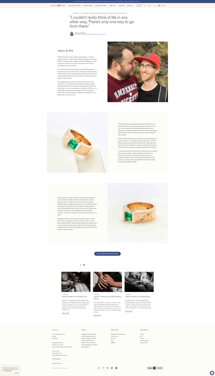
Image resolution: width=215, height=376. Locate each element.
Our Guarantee (115, 336)
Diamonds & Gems (101, 5)
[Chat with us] (212, 373)
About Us (130, 5)
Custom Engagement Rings (88, 336)
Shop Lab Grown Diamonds (88, 342)
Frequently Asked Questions (118, 334)
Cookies (142, 338)
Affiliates (113, 342)
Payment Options (144, 340)
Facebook (80, 265)
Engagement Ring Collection (88, 334)
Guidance (121, 5)
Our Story (88, 34)
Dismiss (16, 373)
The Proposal (95, 34)
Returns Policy (144, 342)
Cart (155, 5)
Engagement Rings (74, 5)
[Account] (145, 5)
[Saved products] (152, 5)
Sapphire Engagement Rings (88, 338)
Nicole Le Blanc (80, 33)
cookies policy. (8, 370)
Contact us (148, 5)
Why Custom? (102, 34)
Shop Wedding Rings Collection (89, 344)
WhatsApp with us (57, 353)
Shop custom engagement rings (107, 253)
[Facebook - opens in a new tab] (99, 368)
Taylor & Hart (58, 5)
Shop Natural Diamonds (87, 340)
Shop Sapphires (85, 347)
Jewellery (112, 5)
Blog (78, 13)
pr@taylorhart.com (57, 363)
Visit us (139, 5)
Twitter (84, 265)
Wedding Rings (88, 5)
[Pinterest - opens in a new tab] (103, 368)
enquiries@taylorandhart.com (59, 355)
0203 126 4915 (55, 351)
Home (74, 13)
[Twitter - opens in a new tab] (112, 368)
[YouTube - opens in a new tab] (116, 368)
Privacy (142, 334)
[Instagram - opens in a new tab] (107, 368)
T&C (141, 336)
